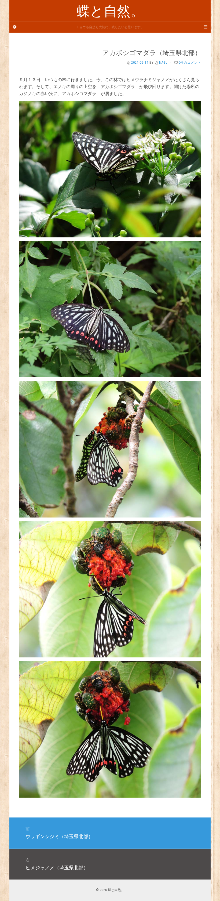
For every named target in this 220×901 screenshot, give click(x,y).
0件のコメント (189, 62)
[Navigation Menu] (205, 27)
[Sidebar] (14, 27)
